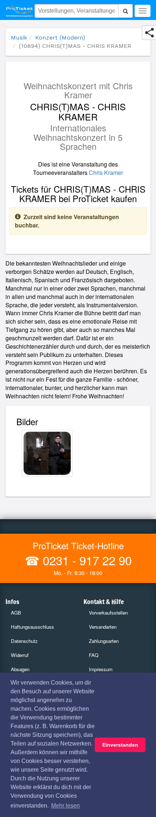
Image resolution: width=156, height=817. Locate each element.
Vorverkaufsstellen (108, 612)
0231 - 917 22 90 (86, 559)
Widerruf (20, 655)
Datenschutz (24, 640)
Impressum (100, 669)
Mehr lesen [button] (65, 805)
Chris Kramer (106, 172)
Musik (19, 37)
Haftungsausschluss (32, 626)
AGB (16, 612)
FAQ (93, 655)
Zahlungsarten (104, 640)
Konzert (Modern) (60, 37)
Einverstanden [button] (120, 745)
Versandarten (102, 626)
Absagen (20, 669)
